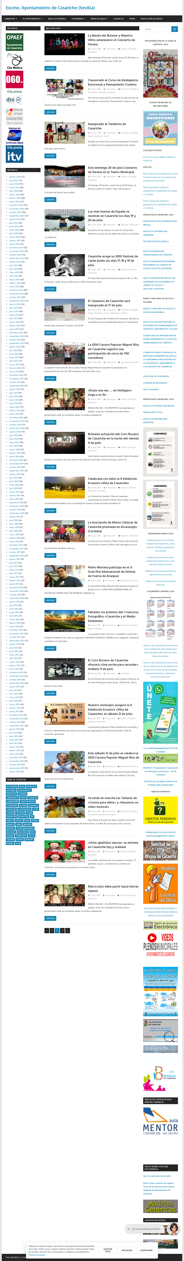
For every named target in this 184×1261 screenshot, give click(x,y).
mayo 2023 (14, 315)
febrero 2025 (15, 240)
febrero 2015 (15, 665)
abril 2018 (13, 531)
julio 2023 (13, 308)
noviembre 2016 (16, 591)
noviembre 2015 (16, 633)
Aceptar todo (107, 1250)
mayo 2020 (14, 442)
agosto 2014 (14, 686)
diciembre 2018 (16, 502)
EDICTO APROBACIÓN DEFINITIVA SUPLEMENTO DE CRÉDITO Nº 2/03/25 (159, 265)
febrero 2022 (15, 368)
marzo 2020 (14, 449)
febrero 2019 (15, 495)
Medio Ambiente (95, 628)
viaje (18, 843)
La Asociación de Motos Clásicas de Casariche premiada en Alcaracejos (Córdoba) (113, 526)
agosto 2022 (15, 346)
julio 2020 (13, 435)
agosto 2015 (14, 644)
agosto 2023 (15, 304)
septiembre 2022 (17, 343)
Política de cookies (37, 1254)
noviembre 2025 (16, 208)
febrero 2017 (14, 580)
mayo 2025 (14, 230)
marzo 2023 (14, 322)
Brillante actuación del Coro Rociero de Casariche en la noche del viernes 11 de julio (113, 438)
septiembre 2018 (16, 513)
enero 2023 (14, 329)
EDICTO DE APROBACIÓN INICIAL (159, 406)
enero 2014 (14, 711)
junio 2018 (13, 524)
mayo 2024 (14, 272)
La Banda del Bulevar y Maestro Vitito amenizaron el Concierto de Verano (111, 39)
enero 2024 (14, 286)
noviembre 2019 (16, 463)
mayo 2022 (14, 357)
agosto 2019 (14, 474)
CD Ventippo (12, 805)
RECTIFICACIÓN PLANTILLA (156, 241)
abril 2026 (13, 191)
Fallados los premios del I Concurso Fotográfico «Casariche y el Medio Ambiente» (113, 616)
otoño (20, 828)
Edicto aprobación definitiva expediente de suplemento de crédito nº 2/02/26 (160, 204)
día (32, 817)
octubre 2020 (15, 424)
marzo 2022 (14, 364)
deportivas (12, 817)
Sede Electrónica (57, 19)
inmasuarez (111, 49)
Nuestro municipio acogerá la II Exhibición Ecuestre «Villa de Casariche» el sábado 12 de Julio (110, 709)
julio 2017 (13, 563)
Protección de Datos (151, 19)
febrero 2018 (15, 538)
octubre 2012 (15, 764)
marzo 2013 (14, 747)
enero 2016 (14, 626)
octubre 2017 (15, 552)
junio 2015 (13, 651)
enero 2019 (14, 499)
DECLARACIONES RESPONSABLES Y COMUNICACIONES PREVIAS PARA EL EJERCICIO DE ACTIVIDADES (160, 912)
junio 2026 (14, 184)
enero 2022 (14, 371)
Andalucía (31, 786)
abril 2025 (13, 233)
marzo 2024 (14, 279)
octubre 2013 (15, 722)
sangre (10, 836)
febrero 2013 (14, 750)
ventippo (29, 840)
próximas (29, 828)
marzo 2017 (14, 577)
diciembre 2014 (16, 672)
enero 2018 (14, 541)
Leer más (50, 68)
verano (10, 843)
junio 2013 (13, 736)
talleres (10, 840)
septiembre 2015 (16, 640)
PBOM (132, 19)
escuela (19, 821)
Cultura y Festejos (128, 49)
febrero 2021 (14, 410)
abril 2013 (13, 743)
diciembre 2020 (16, 417)
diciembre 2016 (16, 587)
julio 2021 (13, 393)
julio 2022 (13, 350)
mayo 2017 (14, 570)
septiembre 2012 (16, 768)
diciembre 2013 (16, 715)
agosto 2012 (14, 771)
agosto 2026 (15, 176)
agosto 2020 (15, 431)
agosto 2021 (14, 389)
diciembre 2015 (16, 630)
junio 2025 (14, 226)
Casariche (10, 19)
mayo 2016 (14, 612)
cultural (20, 813)
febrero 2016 (15, 623)
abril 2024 (13, 276)
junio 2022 (14, 354)
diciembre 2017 (16, 545)
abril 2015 (13, 658)
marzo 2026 (14, 194)
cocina (23, 805)
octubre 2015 (15, 637)
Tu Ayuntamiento (31, 19)
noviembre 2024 (16, 251)
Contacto (118, 19)
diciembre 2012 (16, 757)
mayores (27, 824)
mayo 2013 (14, 739)
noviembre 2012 (16, 761)
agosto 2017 (14, 559)
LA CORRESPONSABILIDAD (157, 748)
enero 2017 (14, 584)
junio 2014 (13, 693)
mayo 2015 (14, 654)
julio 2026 (13, 180)
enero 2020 (14, 456)
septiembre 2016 (16, 598)
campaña (22, 794)
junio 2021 (13, 396)
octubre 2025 (15, 212)
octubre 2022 (15, 339)
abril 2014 (13, 700)
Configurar (146, 1250)
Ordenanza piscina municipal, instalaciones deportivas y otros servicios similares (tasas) (160, 561)
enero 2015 (14, 669)
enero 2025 (14, 244)
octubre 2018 (15, 509)
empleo (10, 821)
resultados (23, 832)
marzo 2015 (14, 662)
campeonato (12, 798)
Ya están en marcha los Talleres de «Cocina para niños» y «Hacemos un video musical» (113, 802)
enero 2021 (14, 414)
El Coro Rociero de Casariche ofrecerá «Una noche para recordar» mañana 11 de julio (113, 664)
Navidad (10, 828)
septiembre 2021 (16, 385)
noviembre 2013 (16, 718)
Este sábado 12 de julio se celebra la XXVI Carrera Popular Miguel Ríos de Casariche (113, 757)
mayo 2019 (14, 485)
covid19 (10, 813)
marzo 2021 (14, 407)
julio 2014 (13, 690)
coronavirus (24, 809)
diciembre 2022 (16, 332)
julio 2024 (13, 265)
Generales (92, 52)
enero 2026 (14, 201)
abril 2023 (13, 318)
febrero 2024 (15, 283)
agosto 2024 (15, 261)
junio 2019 (13, 481)
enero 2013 (14, 754)
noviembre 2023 (16, 293)
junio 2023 (14, 311)
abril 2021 (13, 403)
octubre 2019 (15, 467)
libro (18, 824)
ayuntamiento (24, 790)
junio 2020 (14, 439)
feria (27, 821)
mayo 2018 (14, 527)
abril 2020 (13, 446)
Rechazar (127, 1250)
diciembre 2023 (16, 290)
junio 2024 (14, 269)
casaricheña (12, 802)
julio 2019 (13, 478)
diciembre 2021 (16, 375)
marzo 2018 (14, 534)
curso (29, 813)
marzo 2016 (14, 619)
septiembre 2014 (16, 683)
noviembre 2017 (16, 548)
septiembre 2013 (16, 725)
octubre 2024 (15, 254)
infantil (10, 824)
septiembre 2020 (17, 428)
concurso (11, 809)
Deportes (125, 224)
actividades (12, 786)
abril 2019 (13, 488)
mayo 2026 (14, 187)
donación (23, 817)
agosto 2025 (15, 219)
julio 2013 (13, 732)
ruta (32, 832)
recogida (11, 832)
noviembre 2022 (16, 336)
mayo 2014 (14, 697)
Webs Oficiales (98, 19)
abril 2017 (13, 573)
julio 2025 (13, 223)
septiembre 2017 (16, 555)
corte (35, 809)
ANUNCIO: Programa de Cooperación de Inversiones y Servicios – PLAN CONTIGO (160, 771)
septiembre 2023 (17, 300)
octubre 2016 (15, 594)
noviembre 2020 (16, 421)
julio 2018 (13, 520)
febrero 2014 (15, 708)
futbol (35, 821)
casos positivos (27, 802)
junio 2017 (13, 566)
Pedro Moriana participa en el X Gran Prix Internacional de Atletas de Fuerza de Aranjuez (112, 571)
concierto (33, 805)
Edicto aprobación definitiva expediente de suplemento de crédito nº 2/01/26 (160, 191)
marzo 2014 (14, 704)
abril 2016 (13, 616)
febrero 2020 (15, 453)
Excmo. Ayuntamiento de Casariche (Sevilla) (50, 7)
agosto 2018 (14, 516)
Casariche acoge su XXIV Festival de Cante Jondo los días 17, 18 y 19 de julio (113, 260)
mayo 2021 (14, 400)
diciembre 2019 (16, 460)
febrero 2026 (15, 198)
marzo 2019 (14, 492)
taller (31, 836)
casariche (32, 798)
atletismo (11, 790)
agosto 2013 (14, 729)
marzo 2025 (14, 237)
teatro (20, 840)
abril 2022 (13, 361)
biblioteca (11, 794)
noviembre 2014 (16, 676)
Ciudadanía (77, 19)
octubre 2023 (15, 297)
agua (22, 786)
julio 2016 (13, 605)
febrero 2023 (15, 325)
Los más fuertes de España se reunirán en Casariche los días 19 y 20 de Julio (112, 215)
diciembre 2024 (16, 247)
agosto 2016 (14, 601)
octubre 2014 (15, 679)
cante (23, 798)
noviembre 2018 (16, 506)
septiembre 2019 (16, 470)
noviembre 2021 (16, 378)
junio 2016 (13, 609)
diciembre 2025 (16, 205)
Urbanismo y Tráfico (118, 313)
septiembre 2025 (17, 215)
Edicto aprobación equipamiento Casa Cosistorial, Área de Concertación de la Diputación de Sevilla (160, 177)
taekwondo (21, 836)
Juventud (111, 92)
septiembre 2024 (17, 258)
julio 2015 (13, 647)
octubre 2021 (15, 382)
